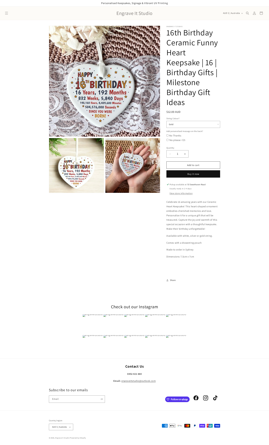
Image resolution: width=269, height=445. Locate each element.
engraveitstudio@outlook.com (138, 381)
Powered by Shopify (78, 438)
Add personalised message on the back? (184, 131)
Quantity (170, 148)
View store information (181, 193)
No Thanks (175, 135)
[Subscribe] (101, 399)
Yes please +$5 (177, 140)
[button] (6, 13)
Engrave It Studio (62, 438)
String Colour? (172, 118)
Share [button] (173, 280)
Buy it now (193, 173)
